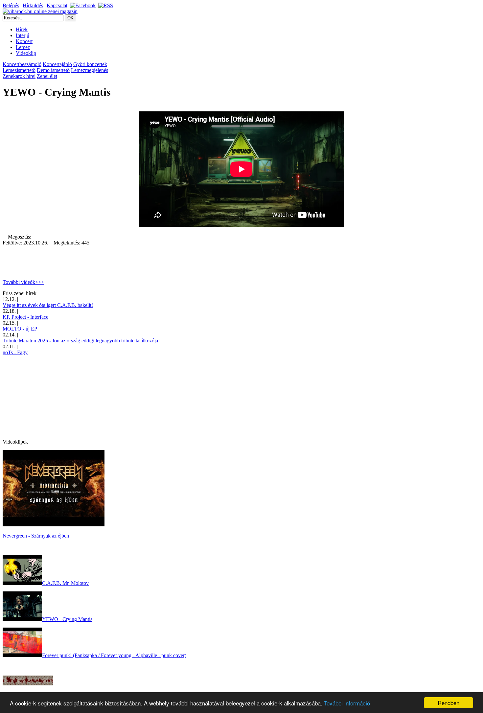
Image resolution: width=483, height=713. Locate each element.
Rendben (448, 703)
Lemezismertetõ (19, 70)
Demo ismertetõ (53, 70)
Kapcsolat (57, 5)
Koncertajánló (57, 64)
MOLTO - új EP (20, 329)
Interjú (22, 35)
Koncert (24, 41)
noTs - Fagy (15, 352)
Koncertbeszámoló (22, 64)
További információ (347, 703)
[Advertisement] (52, 397)
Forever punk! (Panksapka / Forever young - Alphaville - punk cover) (114, 655)
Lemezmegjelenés (89, 70)
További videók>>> (23, 282)
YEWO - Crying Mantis (67, 619)
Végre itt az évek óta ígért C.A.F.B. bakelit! (48, 305)
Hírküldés (33, 5)
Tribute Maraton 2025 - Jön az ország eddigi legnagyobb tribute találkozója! (81, 340)
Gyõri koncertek (90, 64)
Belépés (11, 5)
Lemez (23, 47)
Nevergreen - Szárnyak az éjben (36, 536)
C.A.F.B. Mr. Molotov (65, 583)
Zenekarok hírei (19, 76)
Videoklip (26, 53)
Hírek (22, 29)
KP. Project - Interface (25, 317)
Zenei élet (47, 76)
